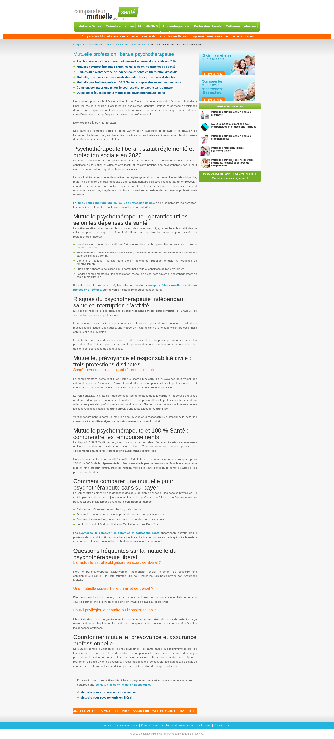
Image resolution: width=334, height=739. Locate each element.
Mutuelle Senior (89, 26)
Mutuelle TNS (148, 26)
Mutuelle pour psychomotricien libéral (106, 697)
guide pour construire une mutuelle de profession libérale (116, 202)
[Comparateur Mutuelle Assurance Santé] (106, 14)
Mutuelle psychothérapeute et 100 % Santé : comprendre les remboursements (129, 82)
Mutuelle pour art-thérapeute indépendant (108, 692)
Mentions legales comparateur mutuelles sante (186, 725)
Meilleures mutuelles (241, 26)
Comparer (213, 74)
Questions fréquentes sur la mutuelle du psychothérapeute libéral (121, 92)
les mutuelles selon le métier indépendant (122, 684)
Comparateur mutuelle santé (88, 44)
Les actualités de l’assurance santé (119, 725)
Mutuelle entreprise (120, 26)
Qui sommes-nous (223, 725)
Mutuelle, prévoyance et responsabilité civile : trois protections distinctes (126, 77)
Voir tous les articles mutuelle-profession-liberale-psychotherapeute (128, 711)
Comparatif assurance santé (230, 176)
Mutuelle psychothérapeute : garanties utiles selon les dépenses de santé (126, 66)
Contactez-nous (149, 725)
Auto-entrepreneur (175, 26)
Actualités (167, 32)
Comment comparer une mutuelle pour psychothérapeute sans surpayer (125, 87)
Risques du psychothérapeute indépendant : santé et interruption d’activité (127, 71)
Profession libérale (207, 26)
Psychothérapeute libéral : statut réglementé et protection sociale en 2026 (126, 61)
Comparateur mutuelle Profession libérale (128, 44)
